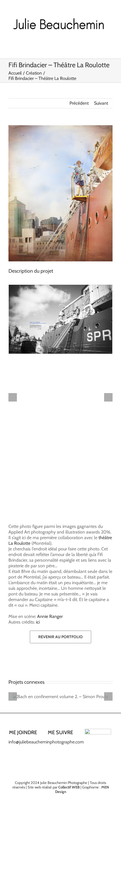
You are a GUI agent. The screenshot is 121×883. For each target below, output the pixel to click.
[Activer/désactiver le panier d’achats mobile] (100, 47)
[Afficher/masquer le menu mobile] (110, 47)
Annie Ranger (50, 616)
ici (38, 622)
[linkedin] (69, 744)
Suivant (101, 103)
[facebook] (51, 744)
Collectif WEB (69, 787)
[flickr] (65, 754)
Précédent (79, 103)
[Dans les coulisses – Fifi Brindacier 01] (60, 319)
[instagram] (60, 744)
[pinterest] (56, 754)
